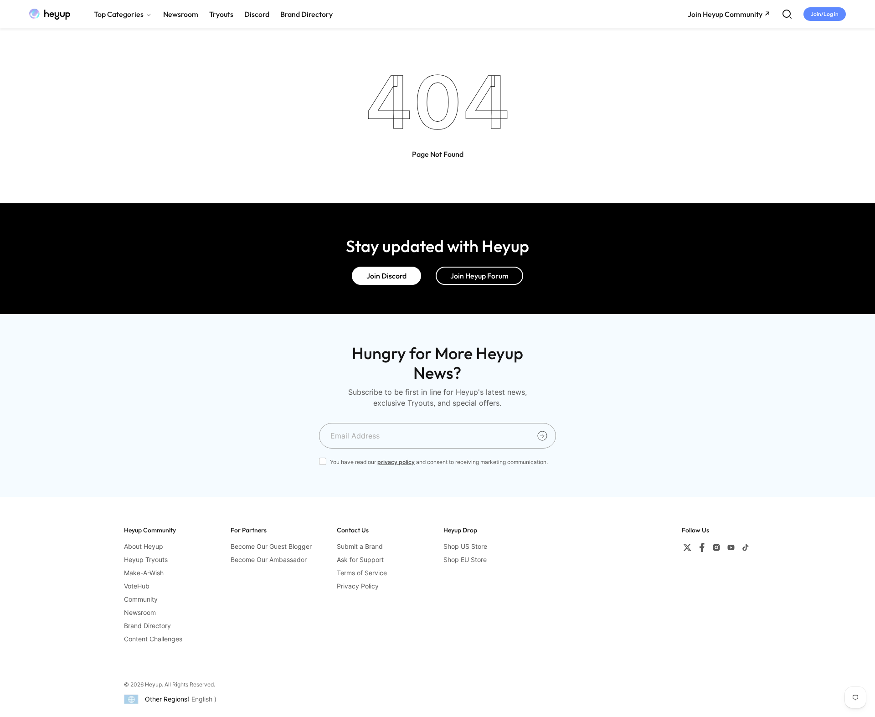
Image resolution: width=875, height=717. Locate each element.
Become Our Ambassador (269, 559)
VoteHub (136, 586)
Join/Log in (825, 13)
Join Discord (386, 275)
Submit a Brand (360, 546)
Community (141, 599)
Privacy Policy (358, 586)
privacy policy (396, 462)
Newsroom (140, 612)
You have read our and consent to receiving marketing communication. (439, 462)
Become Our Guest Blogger (271, 546)
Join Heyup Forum (479, 275)
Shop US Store (465, 546)
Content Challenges (153, 639)
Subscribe (542, 436)
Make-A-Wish (144, 573)
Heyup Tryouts (146, 559)
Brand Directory (147, 625)
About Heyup (143, 546)
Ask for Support (360, 559)
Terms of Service (362, 573)
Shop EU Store (465, 559)
